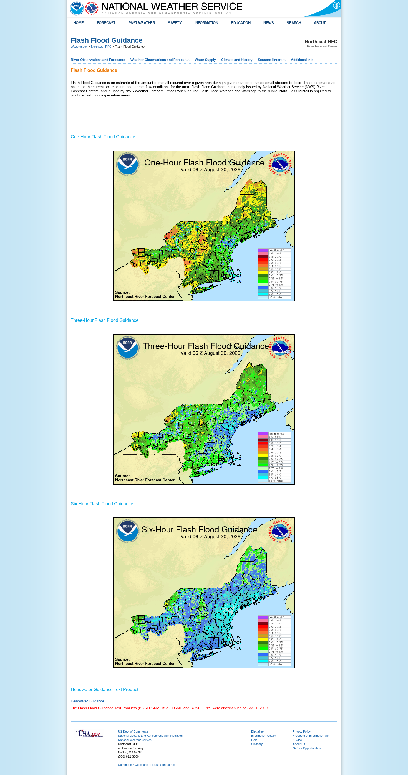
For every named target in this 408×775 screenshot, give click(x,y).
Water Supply (205, 60)
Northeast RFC (101, 46)
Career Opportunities (307, 748)
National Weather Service (135, 740)
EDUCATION (240, 23)
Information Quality (263, 735)
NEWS (268, 23)
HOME (79, 23)
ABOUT (320, 23)
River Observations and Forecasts (98, 60)
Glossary (257, 744)
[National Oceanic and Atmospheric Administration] (75, 8)
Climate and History (237, 60)
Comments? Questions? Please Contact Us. (147, 765)
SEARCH (294, 23)
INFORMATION (206, 23)
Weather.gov (79, 46)
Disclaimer (258, 731)
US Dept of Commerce (133, 731)
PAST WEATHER (142, 23)
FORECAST (106, 23)
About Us (299, 744)
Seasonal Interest (272, 60)
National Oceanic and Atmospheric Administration (150, 735)
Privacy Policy (302, 731)
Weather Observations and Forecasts (160, 60)
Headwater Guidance (87, 701)
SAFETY (175, 23)
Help (254, 740)
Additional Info (302, 60)
